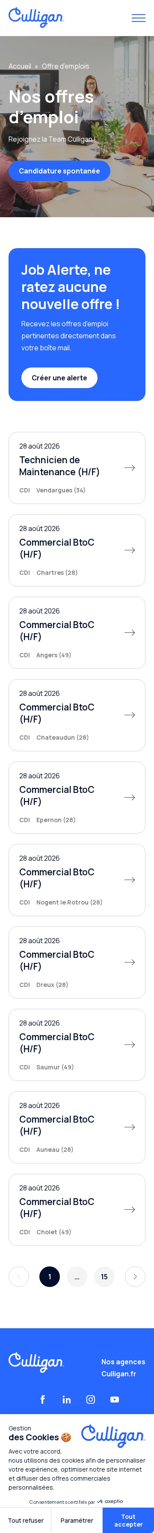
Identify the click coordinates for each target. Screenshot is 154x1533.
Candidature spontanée (59, 171)
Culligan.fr (118, 1373)
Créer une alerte (59, 377)
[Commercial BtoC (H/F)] (77, 550)
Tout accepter (128, 1520)
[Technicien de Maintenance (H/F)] (77, 468)
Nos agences (123, 1361)
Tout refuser (26, 1520)
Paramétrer (77, 1520)
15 (104, 1276)
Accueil (20, 66)
